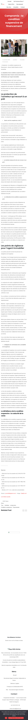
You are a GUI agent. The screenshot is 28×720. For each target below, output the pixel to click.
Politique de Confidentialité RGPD (15, 686)
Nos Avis (9, 7)
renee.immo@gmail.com (15, 708)
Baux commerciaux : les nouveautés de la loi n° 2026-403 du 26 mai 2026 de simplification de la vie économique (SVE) (14, 655)
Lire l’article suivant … (6, 496)
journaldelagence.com (10, 493)
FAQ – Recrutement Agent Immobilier (15, 689)
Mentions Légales (14, 683)
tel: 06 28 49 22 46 (15, 705)
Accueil (9, 1)
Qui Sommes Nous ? (19, 1)
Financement (16, 507)
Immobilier (22, 59)
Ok (6, 717)
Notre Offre (11, 4)
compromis (13, 505)
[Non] (26, 715)
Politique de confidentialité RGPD (16, 717)
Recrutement (20, 4)
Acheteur (7, 505)
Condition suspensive (6, 507)
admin (15, 59)
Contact (23, 7)
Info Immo (16, 649)
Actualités (15, 7)
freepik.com (24, 493)
